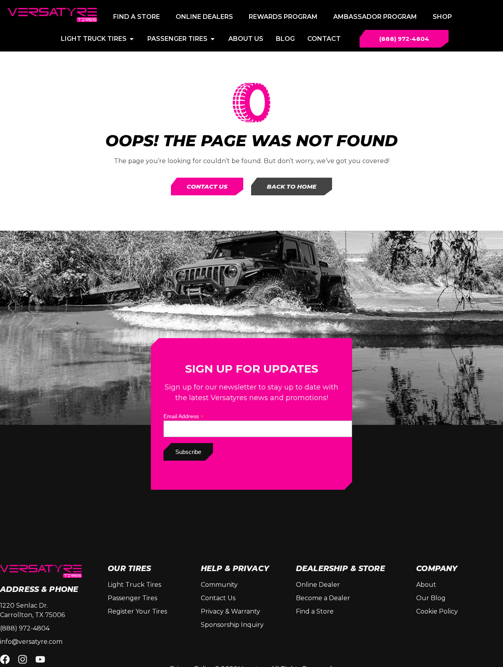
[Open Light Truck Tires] (132, 39)
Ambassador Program (375, 16)
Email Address (183, 416)
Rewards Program (283, 16)
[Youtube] (40, 659)
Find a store (136, 16)
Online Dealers (204, 16)
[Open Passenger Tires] (212, 39)
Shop (442, 16)
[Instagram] (23, 659)
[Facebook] (5, 659)
